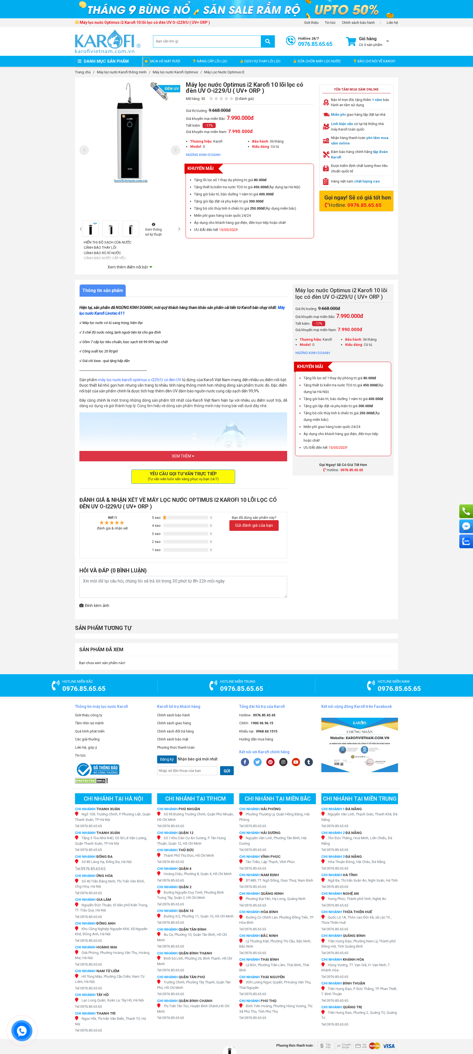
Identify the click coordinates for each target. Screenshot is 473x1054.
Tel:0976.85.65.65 (88, 826)
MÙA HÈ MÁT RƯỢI (165, 61)
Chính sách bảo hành (358, 22)
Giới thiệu (311, 22)
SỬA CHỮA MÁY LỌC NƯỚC (319, 61)
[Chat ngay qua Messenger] (466, 526)
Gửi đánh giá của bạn (254, 525)
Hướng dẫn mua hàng (256, 739)
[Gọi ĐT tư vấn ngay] (466, 511)
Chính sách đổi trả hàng (175, 731)
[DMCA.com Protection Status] (113, 781)
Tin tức (330, 22)
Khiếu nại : (258, 731)
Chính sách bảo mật (172, 739)
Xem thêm (182, 456)
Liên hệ (392, 22)
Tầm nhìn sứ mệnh (89, 723)
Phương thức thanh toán (176, 747)
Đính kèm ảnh (97, 605)
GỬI (227, 771)
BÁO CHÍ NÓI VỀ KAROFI (376, 61)
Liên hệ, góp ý (86, 747)
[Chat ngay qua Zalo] (466, 541)
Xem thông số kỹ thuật (153, 232)
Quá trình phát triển (90, 731)
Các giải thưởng (87, 739)
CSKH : (256, 723)
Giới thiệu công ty (88, 715)
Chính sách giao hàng (174, 723)
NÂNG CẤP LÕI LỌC (212, 61)
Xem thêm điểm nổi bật (128, 267)
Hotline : (257, 715)
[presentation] (84, 150)
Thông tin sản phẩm (102, 290)
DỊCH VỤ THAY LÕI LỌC (262, 61)
